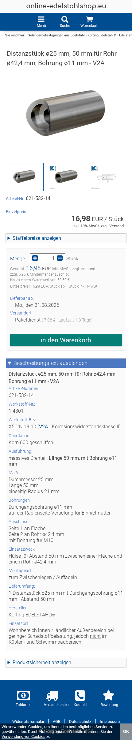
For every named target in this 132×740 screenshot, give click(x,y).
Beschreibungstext (36, 363)
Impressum (110, 721)
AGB (56, 721)
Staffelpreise (26, 238)
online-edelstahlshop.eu (66, 6)
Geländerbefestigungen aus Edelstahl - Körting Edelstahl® (72, 35)
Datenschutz (80, 721)
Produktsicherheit (31, 662)
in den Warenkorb (66, 340)
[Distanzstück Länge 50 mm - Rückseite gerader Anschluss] (66, 177)
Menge (17, 259)
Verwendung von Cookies (23, 736)
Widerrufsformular (28, 721)
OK (126, 731)
